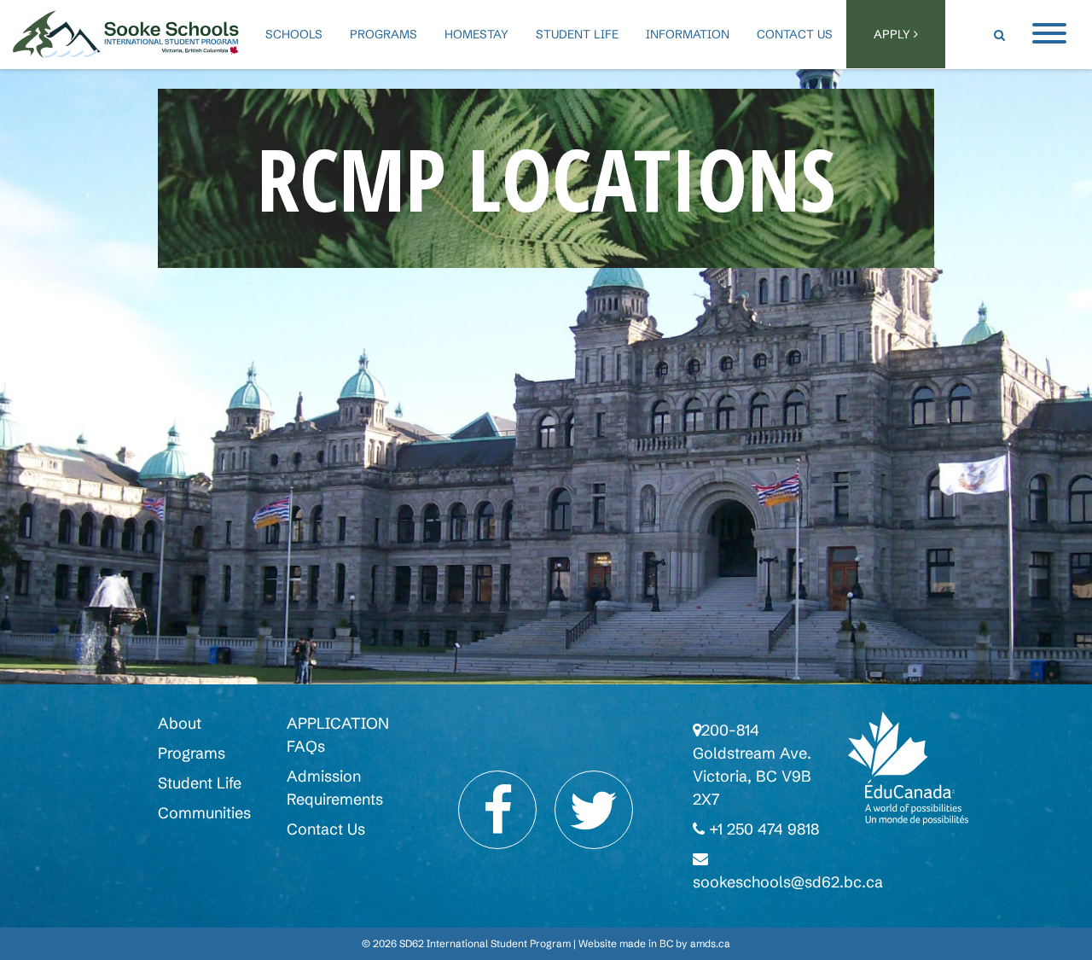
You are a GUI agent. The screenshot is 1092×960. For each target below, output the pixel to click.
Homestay (476, 34)
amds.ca (710, 943)
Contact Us (795, 34)
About (179, 723)
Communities (204, 813)
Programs (383, 34)
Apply (894, 34)
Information (687, 34)
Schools (293, 34)
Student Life (577, 34)
